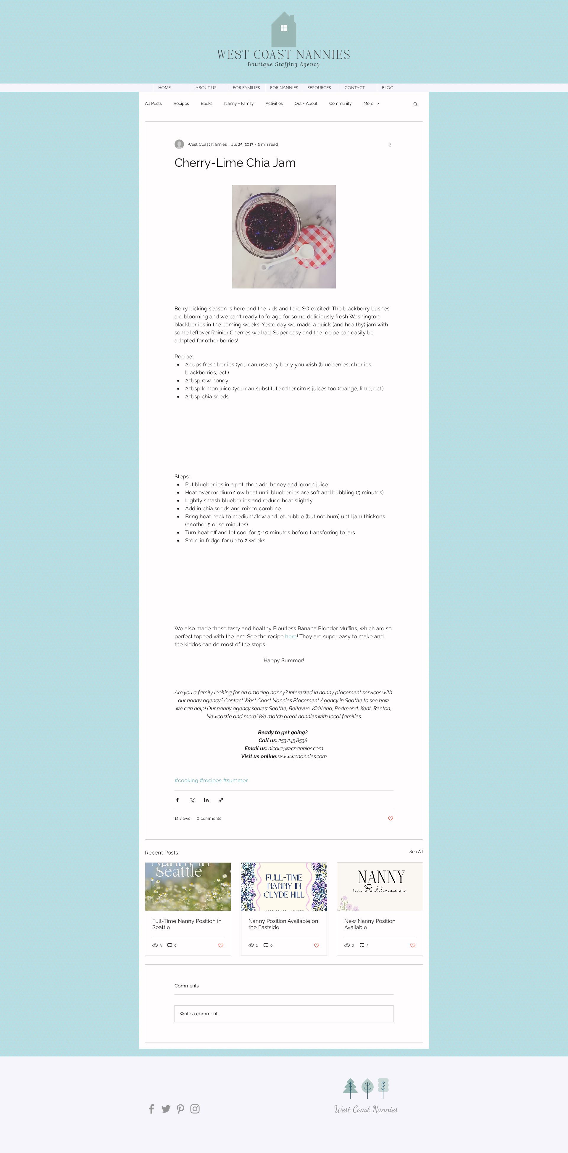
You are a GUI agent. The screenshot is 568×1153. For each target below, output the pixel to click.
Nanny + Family (239, 103)
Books (206, 103)
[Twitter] (166, 1109)
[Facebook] (151, 1109)
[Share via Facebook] (177, 800)
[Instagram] (195, 1109)
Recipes (181, 103)
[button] (209, 88)
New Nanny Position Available (370, 924)
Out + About (306, 103)
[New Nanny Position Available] (380, 887)
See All (416, 851)
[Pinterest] (180, 1109)
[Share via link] (221, 800)
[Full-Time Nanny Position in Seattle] (188, 887)
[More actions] (389, 144)
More (368, 103)
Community (340, 103)
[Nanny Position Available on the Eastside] (284, 887)
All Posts (153, 103)
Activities (274, 103)
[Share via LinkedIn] (206, 800)
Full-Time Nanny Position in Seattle (187, 924)
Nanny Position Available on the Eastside (283, 924)
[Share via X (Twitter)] (192, 800)
